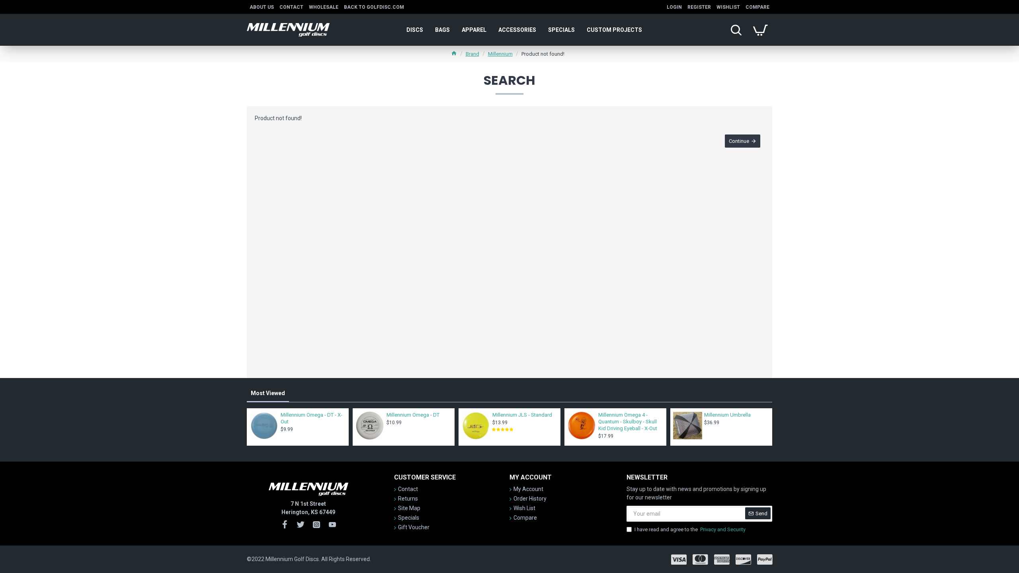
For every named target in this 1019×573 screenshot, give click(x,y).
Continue (739, 141)
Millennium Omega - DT (413, 415)
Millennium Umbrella (727, 415)
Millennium (500, 54)
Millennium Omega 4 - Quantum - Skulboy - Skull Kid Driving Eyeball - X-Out (627, 421)
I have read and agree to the (690, 529)
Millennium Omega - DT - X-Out (311, 418)
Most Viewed (268, 393)
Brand (472, 54)
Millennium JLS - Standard (522, 415)
